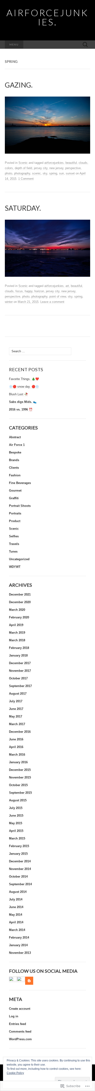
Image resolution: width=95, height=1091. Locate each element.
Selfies (14, 536)
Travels (14, 544)
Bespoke (15, 452)
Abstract (15, 437)
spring (53, 173)
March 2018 (17, 640)
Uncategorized (19, 559)
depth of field (23, 168)
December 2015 (20, 770)
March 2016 (17, 754)
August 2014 (18, 891)
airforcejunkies (54, 162)
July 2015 (15, 808)
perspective (73, 168)
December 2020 (20, 602)
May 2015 (15, 823)
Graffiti (14, 498)
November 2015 (20, 777)
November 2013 (20, 952)
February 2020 (19, 617)
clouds (83, 162)
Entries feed (17, 1024)
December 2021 (20, 594)
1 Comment (26, 178)
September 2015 (20, 792)
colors (9, 168)
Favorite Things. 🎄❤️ (24, 379)
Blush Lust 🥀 (18, 394)
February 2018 (19, 648)
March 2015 (17, 838)
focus (19, 291)
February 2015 (19, 846)
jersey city (41, 168)
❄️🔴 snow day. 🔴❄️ (24, 386)
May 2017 (15, 716)
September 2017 (20, 686)
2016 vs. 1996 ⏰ (21, 409)
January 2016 (18, 762)
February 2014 (19, 937)
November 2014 (20, 869)
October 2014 (18, 876)
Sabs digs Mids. (21, 402)
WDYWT (15, 566)
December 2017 (20, 663)
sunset (70, 173)
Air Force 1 (17, 445)
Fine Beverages (20, 483)
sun (61, 173)
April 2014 (16, 922)
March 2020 (17, 609)
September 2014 (20, 884)
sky (45, 173)
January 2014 (18, 945)
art (67, 286)
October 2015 (18, 785)
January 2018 (18, 655)
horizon (39, 291)
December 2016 (20, 731)
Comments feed (20, 1031)
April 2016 (16, 747)
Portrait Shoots (20, 506)
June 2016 (16, 739)
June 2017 (16, 709)
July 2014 (15, 899)
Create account (19, 1008)
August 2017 (18, 693)
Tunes (13, 551)
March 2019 (17, 632)
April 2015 (16, 831)
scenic (36, 173)
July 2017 (15, 701)
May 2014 (15, 914)
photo (8, 173)
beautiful (71, 162)
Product (14, 521)
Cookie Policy (15, 1073)
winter (9, 302)
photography (22, 173)
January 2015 (18, 853)
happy (29, 291)
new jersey (56, 168)
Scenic (23, 162)
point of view (57, 296)
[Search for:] (85, 44)
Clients (14, 467)
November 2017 (20, 670)
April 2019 (16, 625)
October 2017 (18, 678)
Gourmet (15, 490)
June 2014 (16, 907)
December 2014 (20, 861)
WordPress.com (20, 1039)
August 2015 (18, 800)
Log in (13, 1016)
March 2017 (17, 724)
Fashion (15, 475)
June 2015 (16, 815)
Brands (14, 460)
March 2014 (17, 930)
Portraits (15, 513)
